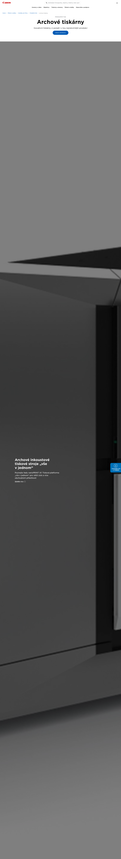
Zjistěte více (19, 481)
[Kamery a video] (42, 7)
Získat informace (60, 32)
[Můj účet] (117, 3)
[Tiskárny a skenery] (63, 7)
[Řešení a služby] (74, 7)
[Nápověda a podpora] (89, 7)
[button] (115, 467)
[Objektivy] (50, 7)
